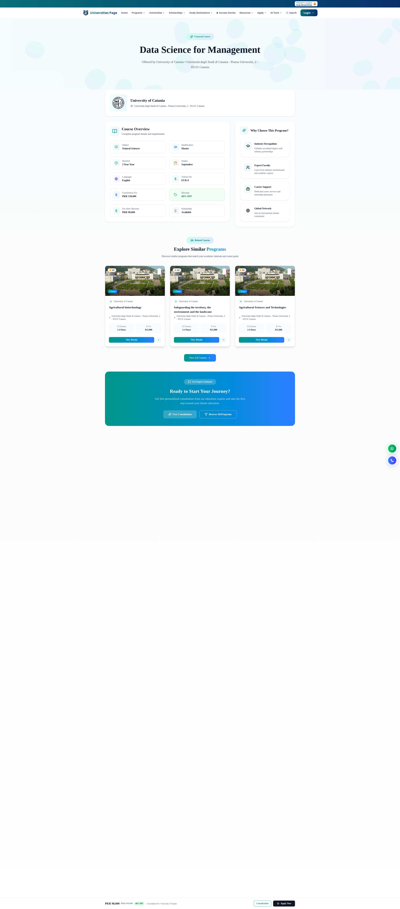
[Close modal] (245, 418)
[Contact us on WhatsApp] (392, 449)
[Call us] (392, 460)
